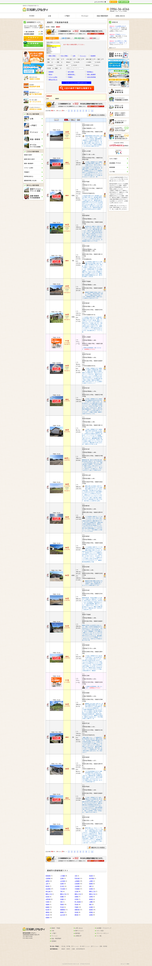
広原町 (91, 907)
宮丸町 (76, 912)
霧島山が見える (53, 79)
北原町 (62, 883)
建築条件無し (71, 74)
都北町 (91, 899)
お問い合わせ (79, 928)
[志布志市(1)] (53, 51)
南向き (50, 74)
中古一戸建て (64, 55)
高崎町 (76, 896)
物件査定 (77, 933)
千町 (61, 891)
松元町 (47, 909)
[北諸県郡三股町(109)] (53, 47)
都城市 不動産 (55, 928)
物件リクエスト (79, 930)
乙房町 (62, 878)
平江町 (62, 907)
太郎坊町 (48, 899)
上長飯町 (77, 881)
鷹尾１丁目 (92, 891)
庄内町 (91, 888)
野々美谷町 (78, 901)
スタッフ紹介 (100, 930)
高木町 (47, 896)
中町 (61, 901)
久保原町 (77, 883)
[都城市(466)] (53, 46)
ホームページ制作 (125, 964)
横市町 (76, 915)
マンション (83, 55)
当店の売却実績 (91, 77)
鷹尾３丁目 (63, 894)
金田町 (47, 881)
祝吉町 (91, 875)
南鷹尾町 (62, 909)
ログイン (114, 1)
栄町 (90, 886)
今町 (76, 875)
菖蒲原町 (48, 875)
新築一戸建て (52, 55)
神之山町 (48, 891)
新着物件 (51, 71)
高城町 (62, 896)
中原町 (47, 901)
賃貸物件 (53, 941)
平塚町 (76, 907)
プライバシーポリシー (102, 933)
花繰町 (47, 904)
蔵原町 (91, 883)
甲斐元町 (77, 878)
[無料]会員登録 (124, 1)
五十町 (62, 886)
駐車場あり (90, 71)
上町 (47, 883)
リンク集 (98, 936)
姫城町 (47, 907)
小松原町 (77, 886)
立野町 (91, 896)
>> (92, 110)
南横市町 (77, 909)
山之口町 (62, 915)
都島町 (47, 912)
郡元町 (47, 886)
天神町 (62, 899)
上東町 (91, 881)
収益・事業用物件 (56, 938)
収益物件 (93, 55)
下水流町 (62, 888)
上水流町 (62, 881)
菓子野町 (91, 878)
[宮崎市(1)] (53, 48)
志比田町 (48, 888)
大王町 (76, 891)
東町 (90, 904)
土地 (74, 55)
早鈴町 (62, 904)
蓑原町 (91, 909)
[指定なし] (53, 44)
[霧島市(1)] (53, 53)
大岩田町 (48, 878)
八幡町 (91, 901)
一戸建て (53, 933)
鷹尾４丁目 (78, 894)
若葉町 (47, 917)
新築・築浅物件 (91, 74)
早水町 (76, 904)
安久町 (47, 915)
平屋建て (70, 77)
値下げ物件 (71, 71)
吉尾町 (91, 915)
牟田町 (91, 912)
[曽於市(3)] (53, 50)
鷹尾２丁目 (49, 894)
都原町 (62, 912)
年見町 (76, 899)
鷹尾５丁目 (92, 894)
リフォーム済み (53, 77)
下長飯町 (77, 888)
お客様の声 (78, 936)
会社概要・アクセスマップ (103, 928)
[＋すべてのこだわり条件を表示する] (76, 82)
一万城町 (62, 875)
